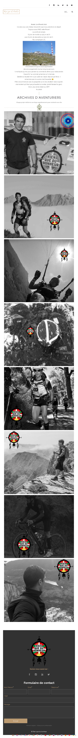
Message (7, 704)
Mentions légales (31, 725)
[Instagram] (54, 5)
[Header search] (72, 12)
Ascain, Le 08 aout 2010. (39, 24)
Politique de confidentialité (44, 725)
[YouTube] (67, 5)
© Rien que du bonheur (39, 731)
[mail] (71, 5)
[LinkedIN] (58, 5)
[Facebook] (49, 5)
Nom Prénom (8, 687)
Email (29, 687)
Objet (6, 696)
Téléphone (54, 687)
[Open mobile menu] (66, 12)
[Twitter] (63, 5)
